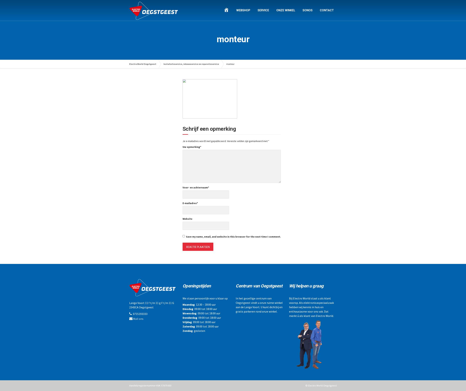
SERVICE (263, 10)
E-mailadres (190, 203)
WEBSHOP (243, 10)
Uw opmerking (192, 147)
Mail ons (138, 319)
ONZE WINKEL (285, 10)
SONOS (308, 10)
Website (187, 218)
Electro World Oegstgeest (142, 64)
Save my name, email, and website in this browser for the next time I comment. (233, 236)
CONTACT (327, 10)
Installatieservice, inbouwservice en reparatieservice (191, 64)
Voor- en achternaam (196, 187)
